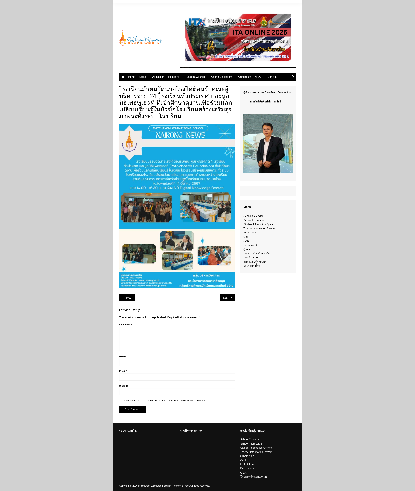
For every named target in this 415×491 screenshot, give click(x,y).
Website (123, 385)
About (142, 76)
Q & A (246, 249)
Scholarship (250, 232)
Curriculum (244, 76)
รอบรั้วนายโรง (251, 265)
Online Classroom (221, 76)
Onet (246, 236)
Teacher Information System (259, 228)
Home (131, 76)
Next (225, 297)
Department (250, 245)
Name (123, 356)
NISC (258, 76)
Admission (158, 76)
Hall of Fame (247, 464)
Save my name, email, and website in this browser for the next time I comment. (165, 400)
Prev (128, 297)
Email (123, 371)
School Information (254, 220)
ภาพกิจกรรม (250, 257)
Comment (125, 324)
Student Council (195, 76)
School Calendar (253, 216)
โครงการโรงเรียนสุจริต (256, 253)
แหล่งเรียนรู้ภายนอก (255, 261)
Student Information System (259, 224)
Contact (271, 76)
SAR (246, 241)
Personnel (174, 76)
